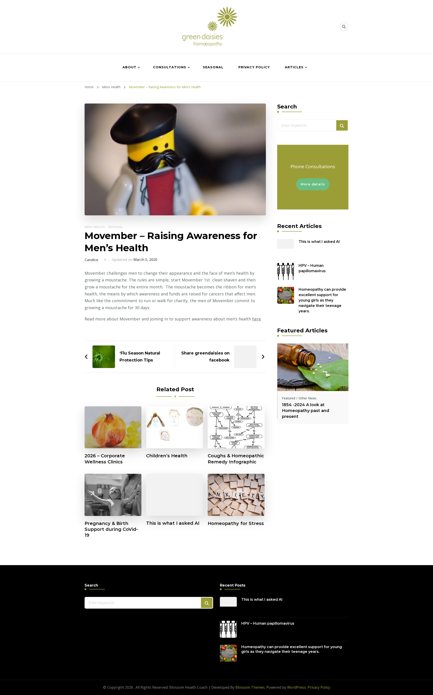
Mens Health (95, 227)
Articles (294, 67)
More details (313, 184)
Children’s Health (166, 455)
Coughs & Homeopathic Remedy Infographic (236, 458)
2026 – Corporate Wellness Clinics (105, 458)
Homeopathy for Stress (236, 523)
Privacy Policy (254, 67)
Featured (288, 398)
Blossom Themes (250, 687)
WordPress (296, 687)
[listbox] (312, 397)
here (256, 319)
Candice (91, 259)
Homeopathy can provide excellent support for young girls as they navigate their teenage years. (322, 300)
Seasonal (213, 67)
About (129, 67)
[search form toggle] (343, 26)
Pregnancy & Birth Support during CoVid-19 (111, 529)
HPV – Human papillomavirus (312, 268)
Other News (307, 398)
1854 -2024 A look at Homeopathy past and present (305, 410)
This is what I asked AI (172, 523)
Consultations (169, 67)
